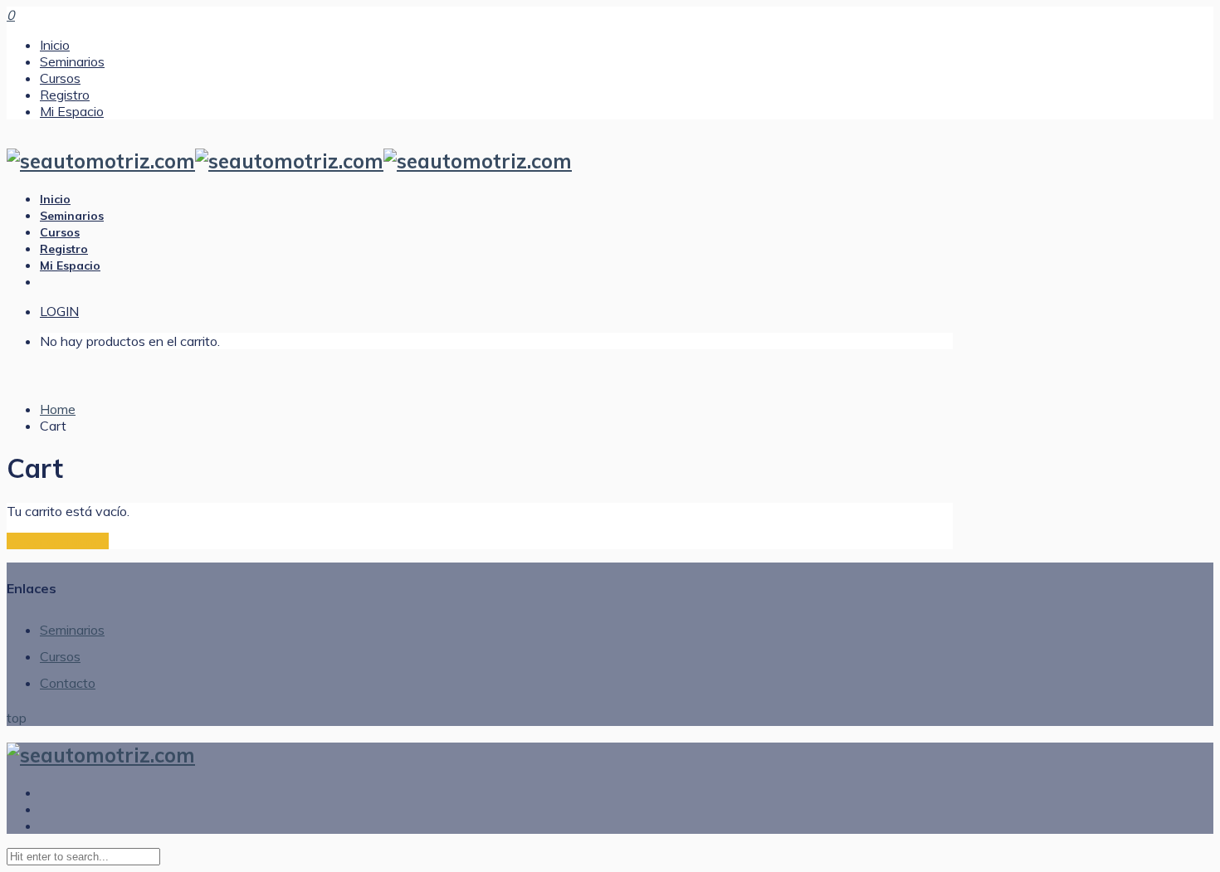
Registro (65, 94)
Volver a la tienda (58, 541)
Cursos (60, 78)
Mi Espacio (72, 111)
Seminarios (72, 61)
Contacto (67, 683)
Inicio (55, 45)
